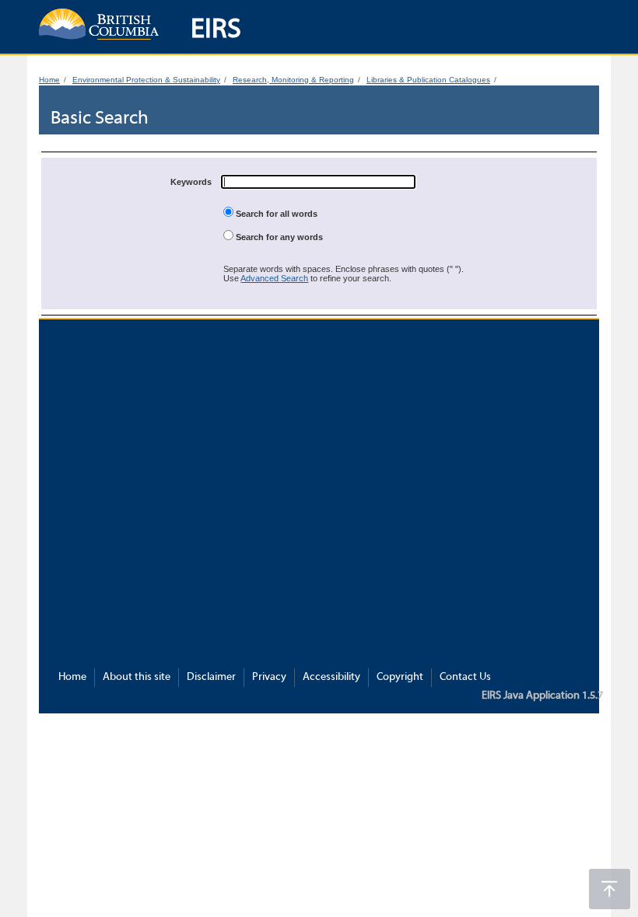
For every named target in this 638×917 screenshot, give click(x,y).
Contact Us (465, 677)
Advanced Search (274, 278)
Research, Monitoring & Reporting (293, 79)
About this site (136, 677)
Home (49, 79)
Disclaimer (211, 677)
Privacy (269, 677)
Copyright (400, 677)
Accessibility (331, 677)
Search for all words (275, 213)
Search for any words (278, 237)
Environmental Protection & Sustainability (146, 79)
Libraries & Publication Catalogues (428, 79)
